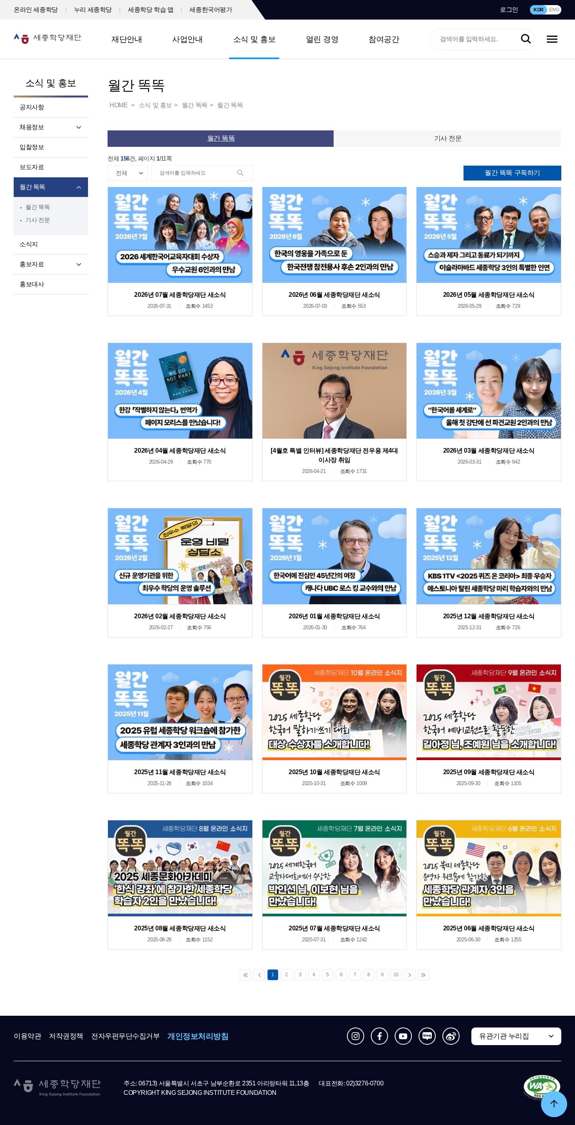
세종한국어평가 (210, 9)
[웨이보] (451, 1036)
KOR (539, 10)
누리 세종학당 (93, 9)
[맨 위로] (554, 1104)
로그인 (509, 9)
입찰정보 (32, 147)
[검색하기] (526, 39)
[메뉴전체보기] (552, 39)
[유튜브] (403, 1036)
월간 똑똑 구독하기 (512, 173)
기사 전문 (37, 220)
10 (396, 974)
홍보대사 (32, 284)
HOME (119, 105)
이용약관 (27, 1036)
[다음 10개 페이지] (409, 975)
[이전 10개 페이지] (259, 975)
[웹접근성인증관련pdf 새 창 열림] (542, 1088)
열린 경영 (322, 39)
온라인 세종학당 (36, 9)
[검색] (245, 173)
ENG (554, 10)
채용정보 (32, 127)
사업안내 (187, 39)
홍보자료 (32, 264)
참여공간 (383, 39)
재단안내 (126, 39)
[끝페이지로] (423, 975)
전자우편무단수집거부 (125, 1036)
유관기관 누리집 (504, 1036)
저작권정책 (66, 1036)
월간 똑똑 (32, 187)
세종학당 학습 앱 (150, 9)
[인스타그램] (355, 1036)
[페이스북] (379, 1036)
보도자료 (32, 167)
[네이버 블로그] (427, 1036)
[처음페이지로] (245, 975)
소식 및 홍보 (254, 39)
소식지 (29, 244)
